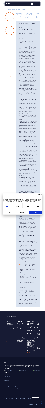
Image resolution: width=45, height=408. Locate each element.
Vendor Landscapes (8, 390)
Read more (8, 341)
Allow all (35, 212)
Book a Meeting (7, 376)
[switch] (17, 206)
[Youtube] (37, 370)
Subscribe (35, 398)
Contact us (27, 384)
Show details (38, 209)
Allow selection (22, 212)
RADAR (6, 384)
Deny (9, 212)
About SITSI (6, 380)
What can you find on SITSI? (19, 394)
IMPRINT (29, 404)
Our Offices (6, 374)
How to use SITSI (17, 392)
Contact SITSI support (29, 386)
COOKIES (32, 404)
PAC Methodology (17, 390)
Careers (5, 378)
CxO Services (7, 388)
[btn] (5, 316)
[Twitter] (8, 370)
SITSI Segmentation (17, 388)
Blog (9, 9)
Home (6, 9)
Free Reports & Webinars (19, 384)
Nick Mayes (8, 24)
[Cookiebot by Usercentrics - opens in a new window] (38, 194)
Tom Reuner (8, 38)
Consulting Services (8, 386)
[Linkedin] (22, 370)
